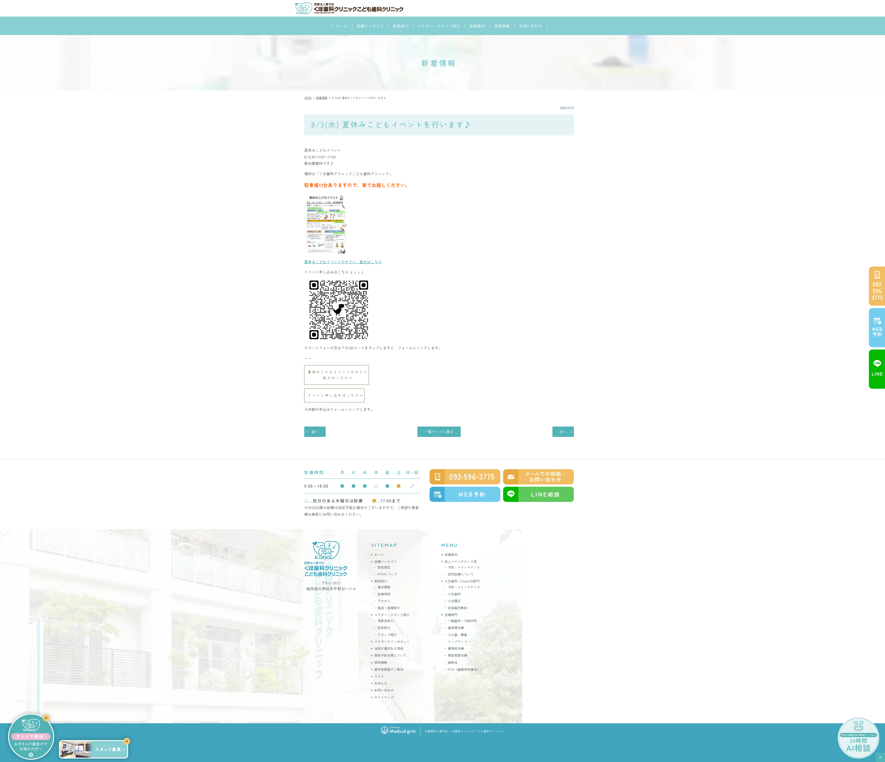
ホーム (341, 26)
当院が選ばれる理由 (388, 648)
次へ (562, 431)
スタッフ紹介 (387, 634)
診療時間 (384, 594)
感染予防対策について (390, 655)
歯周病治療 (456, 627)
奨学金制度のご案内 (388, 669)
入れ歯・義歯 (457, 634)
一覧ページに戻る (439, 431)
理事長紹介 (386, 620)
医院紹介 (380, 581)
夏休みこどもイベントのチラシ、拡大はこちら (343, 261)
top (880, 757)
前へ (315, 431)
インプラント (457, 641)
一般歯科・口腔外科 (462, 620)
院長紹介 (384, 627)
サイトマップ (384, 697)
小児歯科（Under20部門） (463, 581)
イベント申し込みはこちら (333, 395)
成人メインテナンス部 (461, 561)
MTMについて (388, 574)
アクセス (384, 601)
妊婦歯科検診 (457, 607)
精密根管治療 (457, 655)
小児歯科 (454, 594)
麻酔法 (452, 662)
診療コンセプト (370, 26)
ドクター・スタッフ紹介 (439, 26)
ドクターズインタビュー (392, 641)
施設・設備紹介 (389, 607)
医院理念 (384, 567)
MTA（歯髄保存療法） (464, 669)
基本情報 (384, 587)
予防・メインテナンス (464, 567)
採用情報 (502, 26)
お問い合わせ (530, 26)
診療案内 (477, 26)
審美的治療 (456, 648)
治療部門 (451, 614)
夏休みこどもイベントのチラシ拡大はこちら (338, 375)
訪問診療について (461, 574)
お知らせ (380, 683)
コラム (379, 676)
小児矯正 (454, 601)
